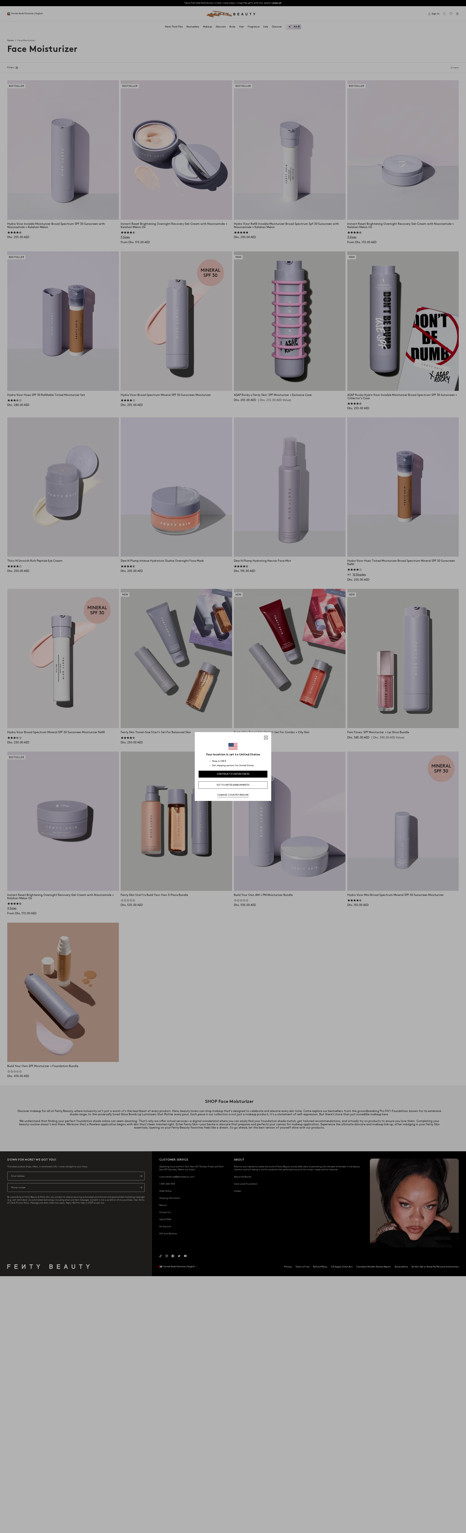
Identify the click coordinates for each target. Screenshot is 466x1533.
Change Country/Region (233, 795)
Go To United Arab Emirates (233, 785)
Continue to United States (233, 774)
